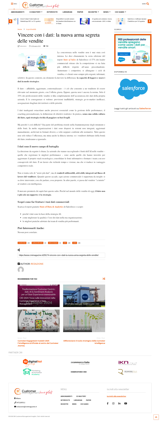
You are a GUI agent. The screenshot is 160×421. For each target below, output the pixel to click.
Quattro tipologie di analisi (77, 328)
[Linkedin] (119, 403)
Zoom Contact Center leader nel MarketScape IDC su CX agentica (30, 20)
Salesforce (145, 108)
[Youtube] (125, 403)
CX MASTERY (34, 12)
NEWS (106, 12)
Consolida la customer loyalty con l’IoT (38, 328)
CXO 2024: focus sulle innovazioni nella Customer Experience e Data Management (37, 300)
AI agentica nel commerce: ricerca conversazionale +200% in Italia (102, 20)
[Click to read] (84, 296)
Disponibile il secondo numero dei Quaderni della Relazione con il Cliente (66, 21)
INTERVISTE (52, 12)
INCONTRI (92, 12)
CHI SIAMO (119, 12)
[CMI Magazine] (40, 7)
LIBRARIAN (67, 12)
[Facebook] (107, 403)
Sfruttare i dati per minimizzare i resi (82, 303)
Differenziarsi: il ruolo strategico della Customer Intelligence (84, 342)
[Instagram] (113, 403)
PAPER (80, 12)
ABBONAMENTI (17, 12)
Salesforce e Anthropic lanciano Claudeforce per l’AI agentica (137, 20)
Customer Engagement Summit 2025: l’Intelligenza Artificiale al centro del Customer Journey (38, 343)
